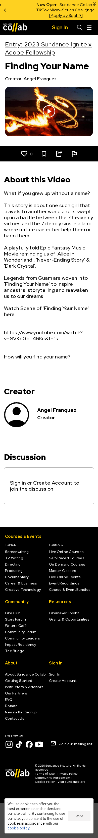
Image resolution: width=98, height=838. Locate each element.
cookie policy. (19, 828)
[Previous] (5, 10)
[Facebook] (29, 744)
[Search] (80, 27)
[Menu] (89, 27)
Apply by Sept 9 (46, 15)
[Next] (87, 10)
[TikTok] (19, 744)
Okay (79, 816)
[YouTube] (39, 744)
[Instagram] (9, 744)
